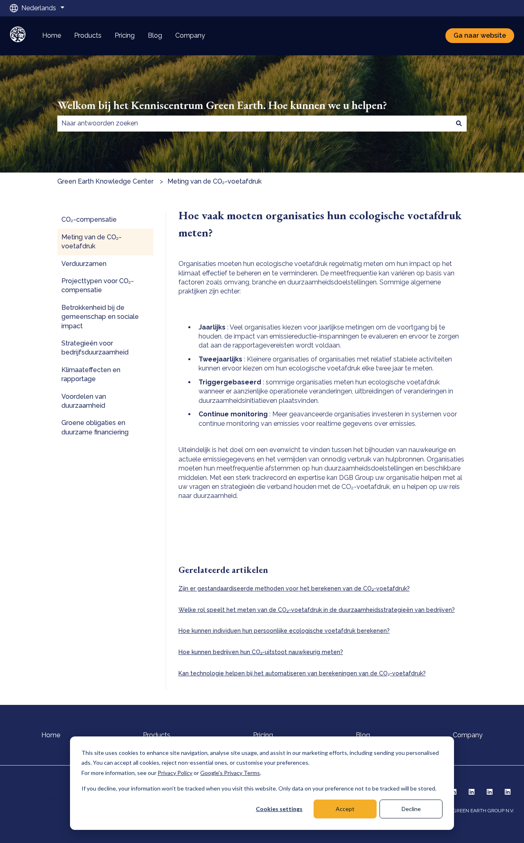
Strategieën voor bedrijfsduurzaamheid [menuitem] (95, 347)
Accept (345, 808)
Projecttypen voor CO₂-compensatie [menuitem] (97, 285)
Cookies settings (279, 808)
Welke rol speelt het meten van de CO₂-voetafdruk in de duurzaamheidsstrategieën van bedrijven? (316, 610)
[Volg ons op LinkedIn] (471, 791)
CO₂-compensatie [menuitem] (89, 219)
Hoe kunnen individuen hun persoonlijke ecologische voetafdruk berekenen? (284, 630)
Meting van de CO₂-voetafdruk (214, 181)
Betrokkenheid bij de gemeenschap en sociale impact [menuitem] (100, 317)
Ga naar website (480, 35)
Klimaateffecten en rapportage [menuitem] (90, 374)
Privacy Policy (175, 772)
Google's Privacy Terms (230, 772)
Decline (411, 808)
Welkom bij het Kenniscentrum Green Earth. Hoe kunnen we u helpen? (222, 105)
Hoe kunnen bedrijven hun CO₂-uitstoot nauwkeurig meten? (260, 652)
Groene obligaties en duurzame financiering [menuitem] (95, 427)
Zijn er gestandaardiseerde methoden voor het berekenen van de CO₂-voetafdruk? (294, 588)
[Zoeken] (459, 123)
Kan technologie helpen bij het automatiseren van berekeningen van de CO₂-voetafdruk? (302, 673)
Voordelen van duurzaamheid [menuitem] (83, 401)
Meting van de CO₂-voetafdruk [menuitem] (91, 241)
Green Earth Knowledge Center (105, 181)
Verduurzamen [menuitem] (83, 264)
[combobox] (254, 123)
